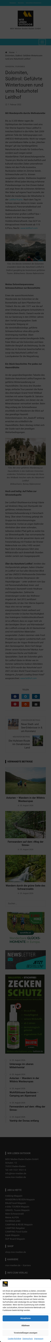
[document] (25, 671)
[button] (47, 657)
